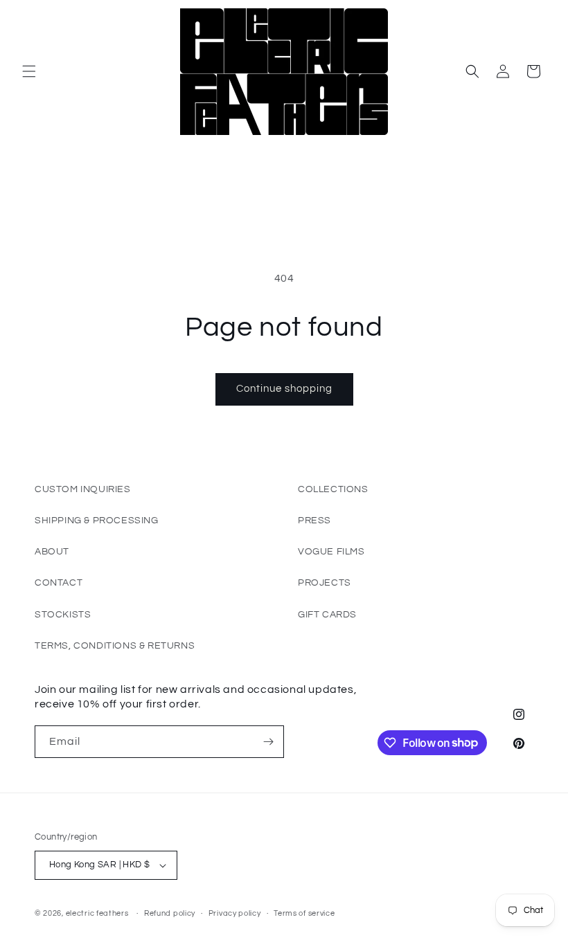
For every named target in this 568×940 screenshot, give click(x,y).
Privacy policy (234, 913)
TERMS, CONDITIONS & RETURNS (115, 646)
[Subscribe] (268, 741)
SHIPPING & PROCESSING (97, 520)
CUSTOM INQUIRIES (83, 489)
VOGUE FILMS (331, 552)
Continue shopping (284, 388)
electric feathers (97, 913)
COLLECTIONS (333, 489)
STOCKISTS (63, 615)
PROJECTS (324, 583)
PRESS (314, 520)
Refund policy (169, 913)
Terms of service (304, 913)
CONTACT (58, 583)
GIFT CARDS (327, 615)
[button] (29, 71)
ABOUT (52, 552)
